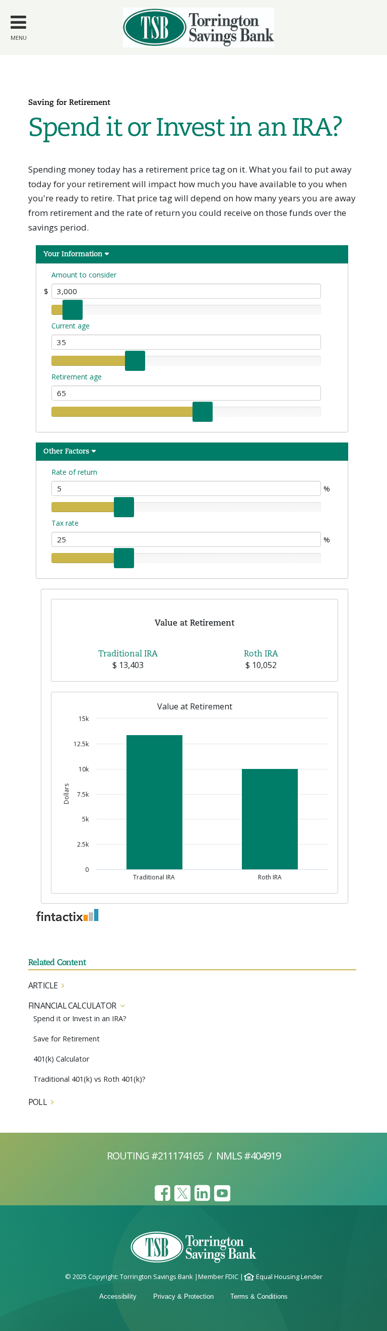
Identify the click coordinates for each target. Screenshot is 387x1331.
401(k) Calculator (61, 1059)
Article (42, 985)
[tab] (192, 985)
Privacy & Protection (183, 1296)
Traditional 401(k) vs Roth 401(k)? (89, 1079)
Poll (37, 1101)
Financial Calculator (72, 1005)
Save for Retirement (66, 1038)
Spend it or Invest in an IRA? (79, 1018)
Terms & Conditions (259, 1296)
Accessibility (118, 1296)
